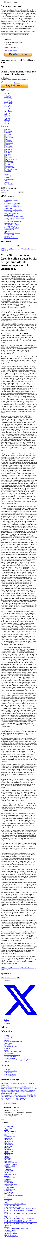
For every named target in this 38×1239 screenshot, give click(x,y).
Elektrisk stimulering (10, 223)
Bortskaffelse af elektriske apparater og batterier (18, 1060)
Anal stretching (8, 1199)
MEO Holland (8, 1146)
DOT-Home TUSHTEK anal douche (15, 1204)
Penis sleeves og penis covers (12, 206)
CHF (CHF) (8, 103)
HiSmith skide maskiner (11, 211)
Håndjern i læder (9, 1187)
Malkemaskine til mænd (11, 1163)
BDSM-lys (7, 1200)
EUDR (6, 1227)
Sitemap (6, 1061)
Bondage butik (8, 215)
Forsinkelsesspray (9, 1136)
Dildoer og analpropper (11, 200)
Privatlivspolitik (31, 31)
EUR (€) (7, 93)
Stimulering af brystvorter (11, 213)
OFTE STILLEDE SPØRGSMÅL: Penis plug (18, 1220)
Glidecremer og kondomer (12, 203)
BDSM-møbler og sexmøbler (12, 221)
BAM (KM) (8, 98)
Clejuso (6, 1197)
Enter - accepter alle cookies (20, 34)
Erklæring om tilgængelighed (12, 1051)
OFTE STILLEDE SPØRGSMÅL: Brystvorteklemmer (20, 1222)
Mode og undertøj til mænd (12, 233)
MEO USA (7, 1154)
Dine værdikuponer (10, 1076)
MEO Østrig (8, 1138)
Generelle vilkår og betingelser (13, 1041)
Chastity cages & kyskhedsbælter (14, 218)
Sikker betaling (8, 1043)
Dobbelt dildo (8, 1186)
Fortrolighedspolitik (10, 1056)
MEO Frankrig (8, 1141)
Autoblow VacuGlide (10, 1164)
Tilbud (6, 180)
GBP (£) (6, 110)
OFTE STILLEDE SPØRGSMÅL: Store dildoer (18, 1223)
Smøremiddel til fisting (11, 1174)
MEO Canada (8, 1156)
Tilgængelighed (8, 1128)
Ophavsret (7, 1048)
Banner (6, 1038)
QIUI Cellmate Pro (9, 1189)
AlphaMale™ (8, 1169)
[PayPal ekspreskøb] (18, 56)
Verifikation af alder (10, 1230)
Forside (6, 174)
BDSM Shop (8, 1037)
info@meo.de (13, 1115)
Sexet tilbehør (8, 236)
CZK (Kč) (7, 107)
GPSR (6, 1130)
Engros (6, 182)
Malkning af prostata (10, 1194)
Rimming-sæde (8, 1182)
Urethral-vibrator (9, 1192)
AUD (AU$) (8, 97)
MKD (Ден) (8, 111)
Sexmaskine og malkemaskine (13, 210)
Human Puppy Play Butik (11, 228)
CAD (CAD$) (8, 102)
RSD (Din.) (7, 118)
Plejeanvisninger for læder (12, 1217)
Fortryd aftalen (8, 184)
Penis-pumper (8, 208)
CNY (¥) (7, 105)
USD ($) (7, 95)
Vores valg (7, 176)
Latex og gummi (9, 229)
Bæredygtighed (8, 1126)
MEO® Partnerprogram (11, 1236)
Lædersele (7, 231)
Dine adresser (8, 1072)
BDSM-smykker (9, 234)
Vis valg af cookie (6, 34)
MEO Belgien (8, 1151)
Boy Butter (7, 1179)
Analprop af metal (9, 1177)
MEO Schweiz (8, 1140)
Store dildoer (8, 1161)
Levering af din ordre (10, 1046)
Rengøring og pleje (10, 1232)
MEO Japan (7, 1158)
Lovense (6, 1202)
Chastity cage (8, 1190)
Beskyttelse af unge (10, 1103)
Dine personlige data (10, 1074)
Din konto (5, 1065)
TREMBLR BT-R (9, 1166)
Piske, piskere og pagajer (11, 224)
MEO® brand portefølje (11, 1233)
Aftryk (6, 1050)
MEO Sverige (8, 1149)
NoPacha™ (7, 1167)
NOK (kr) (7, 113)
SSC (5, 1135)
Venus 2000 (7, 1225)
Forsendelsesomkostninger (12, 1055)
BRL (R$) (7, 100)
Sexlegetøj (7, 201)
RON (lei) (7, 116)
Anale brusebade (9, 220)
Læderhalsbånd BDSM (11, 1184)
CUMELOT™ (8, 1171)
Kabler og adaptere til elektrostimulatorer (16, 1228)
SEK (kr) (7, 120)
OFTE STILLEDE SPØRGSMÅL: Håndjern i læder (20, 1209)
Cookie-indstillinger (10, 1058)
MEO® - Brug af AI (10, 1235)
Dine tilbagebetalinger (10, 1071)
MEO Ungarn (8, 1153)
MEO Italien (8, 1143)
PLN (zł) (7, 115)
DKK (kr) (7, 108)
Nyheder (7, 177)
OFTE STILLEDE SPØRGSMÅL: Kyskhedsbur (18, 1218)
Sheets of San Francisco (11, 238)
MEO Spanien (8, 1144)
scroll (2, 1119)
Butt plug (7, 1176)
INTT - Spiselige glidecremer (12, 1207)
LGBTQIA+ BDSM (10, 1131)
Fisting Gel (7, 1172)
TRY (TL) (7, 121)
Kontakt (3, 187)
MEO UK (7, 1148)
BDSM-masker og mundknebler (13, 216)
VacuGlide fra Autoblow (11, 1205)
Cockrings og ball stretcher (12, 205)
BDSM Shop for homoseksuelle (13, 1195)
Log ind (3, 89)
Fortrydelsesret (8, 1045)
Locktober (7, 1159)
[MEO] (4, 190)
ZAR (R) (7, 123)
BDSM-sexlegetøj (9, 226)
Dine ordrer (7, 1069)
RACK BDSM (8, 1133)
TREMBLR (8, 1181)
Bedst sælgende (9, 179)
